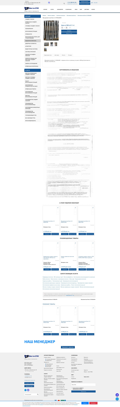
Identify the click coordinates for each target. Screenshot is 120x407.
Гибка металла (54, 279)
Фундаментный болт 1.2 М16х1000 (66, 322)
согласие (41, 404)
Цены (76, 9)
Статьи (72, 376)
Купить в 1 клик (55, 233)
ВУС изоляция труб (30, 118)
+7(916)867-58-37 (28, 377)
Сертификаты (74, 360)
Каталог (45, 9)
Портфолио (73, 378)
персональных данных (77, 388)
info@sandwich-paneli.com (72, 3)
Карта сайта (86, 376)
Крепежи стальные (60, 362)
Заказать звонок (84, 1)
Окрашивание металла (80, 279)
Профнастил (28, 34)
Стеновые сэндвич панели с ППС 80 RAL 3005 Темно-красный (86, 257)
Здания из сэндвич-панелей (30, 55)
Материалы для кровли (61, 359)
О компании (69, 9)
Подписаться (83, 391)
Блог (81, 9)
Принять (85, 403)
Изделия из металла (30, 40)
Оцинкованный (49, 364)
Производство (74, 359)
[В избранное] (76, 27)
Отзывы (70, 55)
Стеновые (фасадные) (50, 359)
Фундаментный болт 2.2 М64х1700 (84, 221)
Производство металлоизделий (30, 112)
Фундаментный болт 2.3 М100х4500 (66, 221)
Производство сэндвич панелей (31, 100)
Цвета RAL (58, 371)
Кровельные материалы (31, 66)
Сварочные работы (47, 281)
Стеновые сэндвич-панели (32, 25)
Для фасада (48, 365)
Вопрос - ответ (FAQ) (88, 371)
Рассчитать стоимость (84, 3)
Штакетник (28, 46)
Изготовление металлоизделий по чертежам (84, 277)
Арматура (58, 360)
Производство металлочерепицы (30, 104)
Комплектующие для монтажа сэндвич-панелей (31, 59)
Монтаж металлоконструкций (31, 96)
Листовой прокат (60, 393)
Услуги (52, 9)
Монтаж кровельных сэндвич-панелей (31, 74)
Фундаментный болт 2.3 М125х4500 (49, 322)
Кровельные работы (30, 88)
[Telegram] (117, 398)
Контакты (73, 357)
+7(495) (72, 2)
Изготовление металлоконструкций (31, 92)
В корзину (69, 30)
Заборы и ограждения (31, 63)
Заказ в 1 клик (69, 33)
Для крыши (48, 366)
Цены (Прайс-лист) (60, 367)
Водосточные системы (31, 49)
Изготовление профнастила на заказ (31, 85)
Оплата (93, 9)
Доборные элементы (30, 43)
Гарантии (86, 370)
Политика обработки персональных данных (88, 362)
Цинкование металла (63, 279)
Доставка (86, 9)
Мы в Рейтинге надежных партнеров (76, 365)
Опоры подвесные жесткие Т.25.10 (67, 257)
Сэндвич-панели (29, 19)
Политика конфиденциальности (88, 359)
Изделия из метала (48, 370)
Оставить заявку (29, 383)
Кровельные (49, 360)
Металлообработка (30, 120)
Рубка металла (46, 279)
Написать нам (29, 386)
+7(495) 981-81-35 (70, 295)
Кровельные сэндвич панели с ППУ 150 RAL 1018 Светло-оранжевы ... (50, 257)
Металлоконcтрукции (48, 368)
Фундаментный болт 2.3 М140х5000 (84, 322)
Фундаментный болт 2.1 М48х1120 (49, 221)
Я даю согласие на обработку (78, 388)
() (92, 2)
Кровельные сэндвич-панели (31, 22)
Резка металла (59, 391)
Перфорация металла (48, 277)
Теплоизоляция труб (30, 115)
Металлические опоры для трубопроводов (32, 37)
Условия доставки (75, 370)
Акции (57, 365)
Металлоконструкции (31, 31)
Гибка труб (71, 279)
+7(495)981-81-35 (28, 375)
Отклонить (93, 403)
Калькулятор (60, 9)
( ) (96, 2)
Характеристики (48, 55)
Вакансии (86, 357)
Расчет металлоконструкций (31, 81)
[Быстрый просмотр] (73, 27)
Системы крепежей (30, 51)
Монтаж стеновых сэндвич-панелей (30, 78)
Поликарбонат (29, 28)
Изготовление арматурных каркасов (32, 108)
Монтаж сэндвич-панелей (61, 389)
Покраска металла (60, 394)
